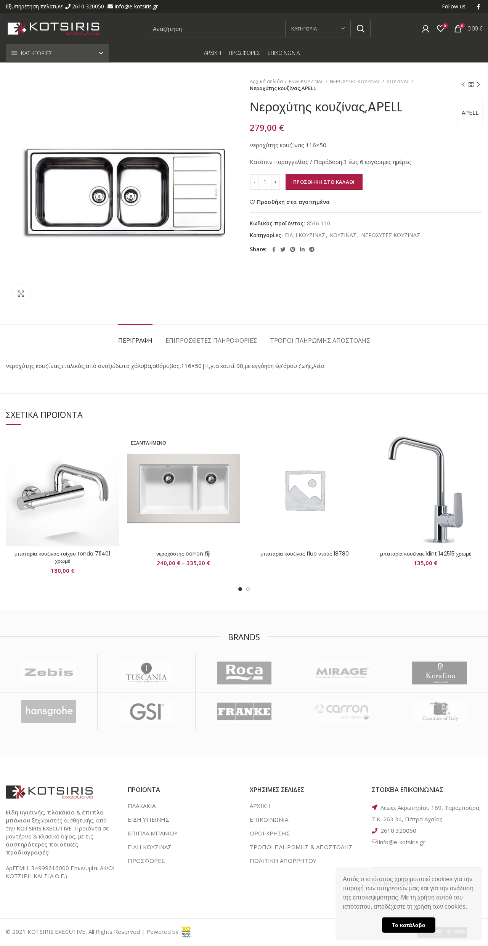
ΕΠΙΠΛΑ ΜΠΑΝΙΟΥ (153, 833)
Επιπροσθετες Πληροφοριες (211, 340)
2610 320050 (89, 6)
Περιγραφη (135, 340)
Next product (478, 84)
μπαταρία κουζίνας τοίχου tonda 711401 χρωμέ (62, 557)
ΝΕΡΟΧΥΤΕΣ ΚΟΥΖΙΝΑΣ (355, 81)
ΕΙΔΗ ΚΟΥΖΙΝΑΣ (306, 81)
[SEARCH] (360, 28)
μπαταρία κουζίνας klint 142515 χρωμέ (425, 553)
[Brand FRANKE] (244, 711)
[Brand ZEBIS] (48, 673)
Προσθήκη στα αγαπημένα (293, 202)
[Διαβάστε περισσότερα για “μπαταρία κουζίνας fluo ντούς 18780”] (355, 462)
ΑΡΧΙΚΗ (260, 805)
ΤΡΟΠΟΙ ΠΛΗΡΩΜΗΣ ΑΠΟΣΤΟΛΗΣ (320, 340)
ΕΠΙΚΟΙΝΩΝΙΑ (269, 819)
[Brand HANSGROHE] (48, 711)
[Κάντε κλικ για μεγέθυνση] (20, 293)
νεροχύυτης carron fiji (183, 553)
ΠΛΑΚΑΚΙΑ (142, 805)
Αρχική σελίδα (266, 81)
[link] (186, 931)
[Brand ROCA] (244, 673)
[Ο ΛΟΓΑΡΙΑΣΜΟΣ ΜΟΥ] (425, 28)
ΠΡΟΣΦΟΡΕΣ (146, 860)
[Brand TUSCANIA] (146, 673)
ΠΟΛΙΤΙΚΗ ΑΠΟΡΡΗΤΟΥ (283, 860)
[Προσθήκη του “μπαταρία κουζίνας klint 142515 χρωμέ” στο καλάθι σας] (476, 462)
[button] (470, 907)
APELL (470, 112)
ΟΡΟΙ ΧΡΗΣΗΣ (270, 833)
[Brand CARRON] (341, 711)
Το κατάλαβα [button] (408, 925)
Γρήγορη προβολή (113, 479)
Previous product (463, 84)
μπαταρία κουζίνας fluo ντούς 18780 (304, 553)
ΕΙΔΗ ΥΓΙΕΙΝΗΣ (148, 819)
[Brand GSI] (146, 711)
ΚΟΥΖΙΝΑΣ (398, 81)
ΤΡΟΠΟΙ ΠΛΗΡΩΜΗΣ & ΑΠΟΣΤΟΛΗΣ (301, 847)
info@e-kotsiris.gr (136, 6)
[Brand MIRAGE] (341, 673)
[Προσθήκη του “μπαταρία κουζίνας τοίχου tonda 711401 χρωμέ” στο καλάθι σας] (113, 462)
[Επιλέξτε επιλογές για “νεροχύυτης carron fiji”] (234, 462)
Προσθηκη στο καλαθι (324, 181)
